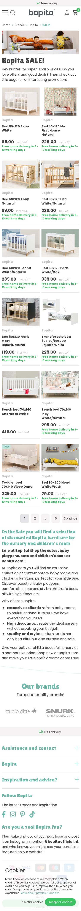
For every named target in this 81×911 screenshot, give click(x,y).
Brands (20, 25)
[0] (75, 12)
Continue (71, 518)
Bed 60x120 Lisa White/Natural (54, 201)
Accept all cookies (60, 902)
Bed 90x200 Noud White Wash (55, 484)
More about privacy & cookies (40, 893)
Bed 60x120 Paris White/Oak (54, 270)
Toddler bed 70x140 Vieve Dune (17, 484)
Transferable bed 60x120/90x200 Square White (56, 341)
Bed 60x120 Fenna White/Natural (16, 270)
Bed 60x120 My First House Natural (53, 130)
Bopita (33, 25)
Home (6, 25)
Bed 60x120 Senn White (15, 128)
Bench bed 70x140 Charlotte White (16, 411)
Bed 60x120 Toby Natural (15, 201)
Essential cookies (32, 902)
